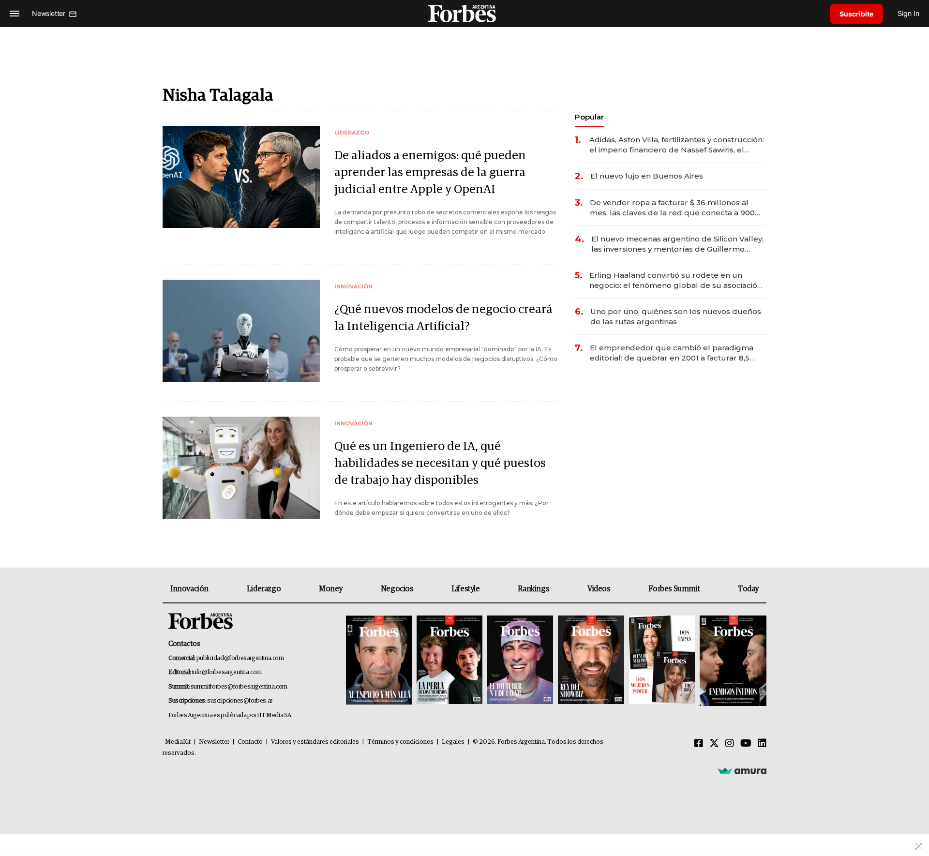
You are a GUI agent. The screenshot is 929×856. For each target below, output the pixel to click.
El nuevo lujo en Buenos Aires (646, 175)
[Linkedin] (762, 743)
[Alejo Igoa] (520, 660)
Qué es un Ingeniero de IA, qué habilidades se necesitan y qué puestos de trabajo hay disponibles (440, 463)
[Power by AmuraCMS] (742, 770)
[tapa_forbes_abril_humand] (449, 660)
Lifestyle (465, 589)
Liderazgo (264, 589)
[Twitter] (714, 743)
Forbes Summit (674, 589)
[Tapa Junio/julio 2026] (379, 660)
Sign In (908, 13)
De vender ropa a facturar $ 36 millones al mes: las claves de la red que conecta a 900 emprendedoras (672, 208)
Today (748, 589)
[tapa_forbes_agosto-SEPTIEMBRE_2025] (731, 660)
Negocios (397, 589)
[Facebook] (698, 743)
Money (331, 589)
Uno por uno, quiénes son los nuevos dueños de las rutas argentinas (675, 316)
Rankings (533, 589)
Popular (589, 116)
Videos (599, 589)
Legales (453, 742)
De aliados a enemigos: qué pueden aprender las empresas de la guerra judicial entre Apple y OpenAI (430, 172)
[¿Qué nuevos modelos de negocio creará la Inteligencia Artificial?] (241, 331)
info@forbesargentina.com (227, 672)
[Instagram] (729, 743)
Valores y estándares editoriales (315, 742)
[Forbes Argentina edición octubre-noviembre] (662, 660)
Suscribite (856, 14)
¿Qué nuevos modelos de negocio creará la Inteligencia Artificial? (443, 317)
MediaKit (178, 742)
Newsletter (214, 742)
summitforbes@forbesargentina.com (239, 687)
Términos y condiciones (400, 742)
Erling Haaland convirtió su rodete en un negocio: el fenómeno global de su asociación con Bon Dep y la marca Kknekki (675, 280)
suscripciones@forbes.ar (239, 701)
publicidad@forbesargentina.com (240, 658)
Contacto (250, 742)
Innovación (189, 589)
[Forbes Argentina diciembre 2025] (590, 660)
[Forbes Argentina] (464, 13)
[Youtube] (745, 743)
